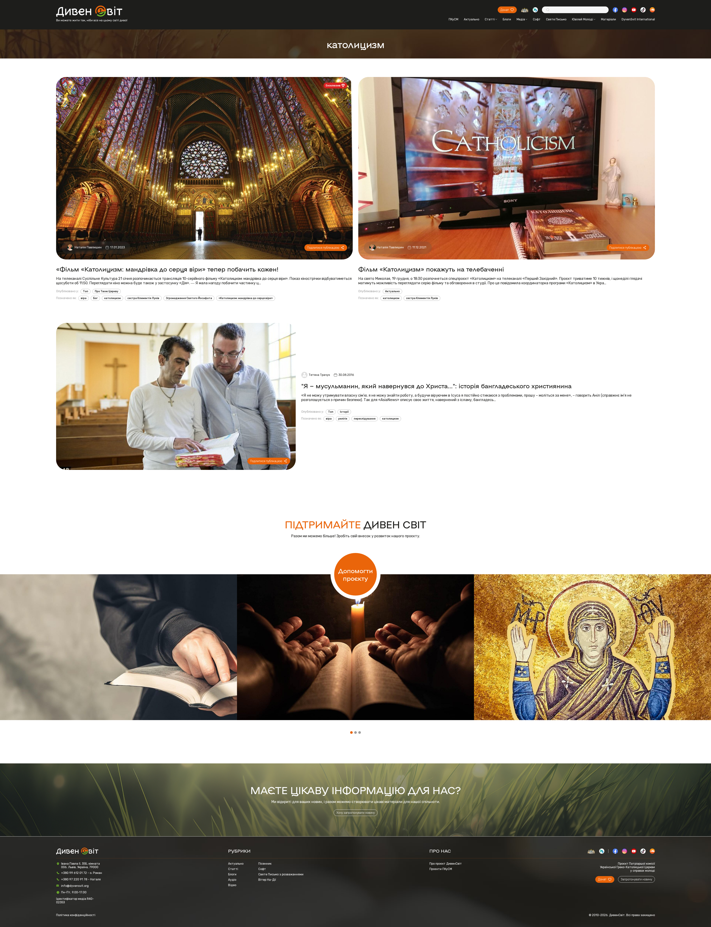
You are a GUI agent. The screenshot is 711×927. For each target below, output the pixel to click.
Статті (490, 19)
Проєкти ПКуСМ (440, 869)
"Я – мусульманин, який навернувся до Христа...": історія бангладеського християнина (436, 385)
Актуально (471, 19)
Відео (232, 885)
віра (83, 298)
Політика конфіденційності (75, 915)
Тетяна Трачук (319, 375)
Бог (95, 298)
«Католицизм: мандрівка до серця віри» (246, 298)
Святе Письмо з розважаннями (280, 874)
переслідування (364, 418)
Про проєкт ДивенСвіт (445, 863)
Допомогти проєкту (355, 574)
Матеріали (608, 19)
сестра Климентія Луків (143, 298)
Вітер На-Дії (267, 879)
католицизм (112, 298)
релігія (342, 418)
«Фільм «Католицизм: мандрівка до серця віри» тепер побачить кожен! (167, 269)
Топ (85, 291)
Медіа (521, 19)
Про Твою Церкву (106, 291)
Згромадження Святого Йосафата (189, 298)
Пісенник (264, 863)
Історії (344, 411)
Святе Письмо (556, 19)
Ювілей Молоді (582, 19)
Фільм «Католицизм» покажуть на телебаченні (431, 269)
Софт (536, 19)
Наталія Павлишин (88, 247)
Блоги (507, 19)
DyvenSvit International (638, 19)
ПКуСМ (453, 19)
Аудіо (232, 879)
